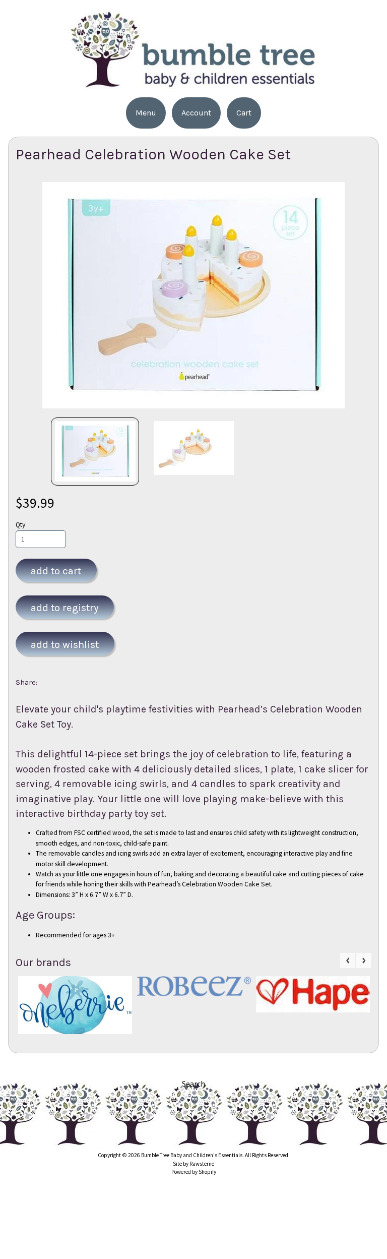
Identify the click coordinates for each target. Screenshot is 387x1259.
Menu (146, 112)
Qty (20, 524)
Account (196, 112)
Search (193, 1083)
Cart (243, 112)
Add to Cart (56, 571)
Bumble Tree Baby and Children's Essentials (191, 1155)
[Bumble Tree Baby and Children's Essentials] (193, 86)
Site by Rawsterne (193, 1163)
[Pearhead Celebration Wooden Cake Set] (95, 451)
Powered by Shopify (193, 1171)
